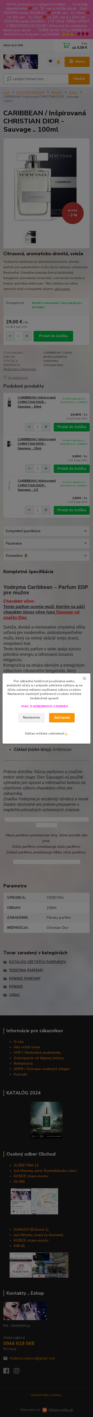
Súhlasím (62, 717)
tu (66, 733)
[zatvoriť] (84, 679)
